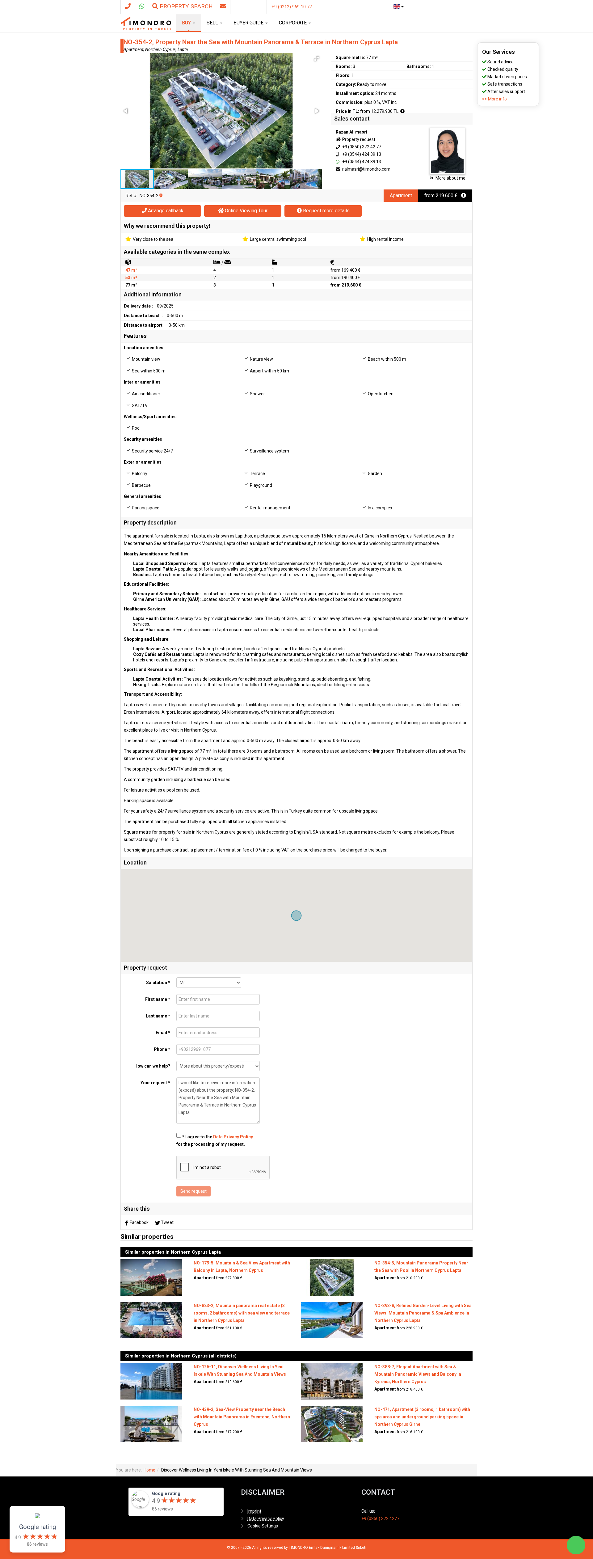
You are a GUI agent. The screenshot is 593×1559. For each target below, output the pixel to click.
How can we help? (152, 1066)
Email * (163, 1032)
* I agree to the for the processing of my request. (214, 1140)
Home (149, 1470)
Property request (358, 139)
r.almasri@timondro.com (365, 169)
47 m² (131, 270)
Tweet (167, 1222)
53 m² (131, 277)
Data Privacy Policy (233, 1136)
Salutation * (158, 982)
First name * (157, 999)
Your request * (155, 1082)
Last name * (158, 1015)
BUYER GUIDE (249, 23)
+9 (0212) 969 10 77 (291, 7)
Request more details (326, 211)
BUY (187, 23)
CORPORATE (293, 23)
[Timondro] (145, 23)
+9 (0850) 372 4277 (380, 1518)
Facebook (139, 1222)
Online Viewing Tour (245, 211)
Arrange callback (165, 211)
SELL (213, 23)
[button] (317, 59)
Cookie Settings (262, 1525)
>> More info (494, 98)
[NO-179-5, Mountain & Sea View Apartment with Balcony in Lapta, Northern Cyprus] (151, 1277)
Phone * (162, 1049)
